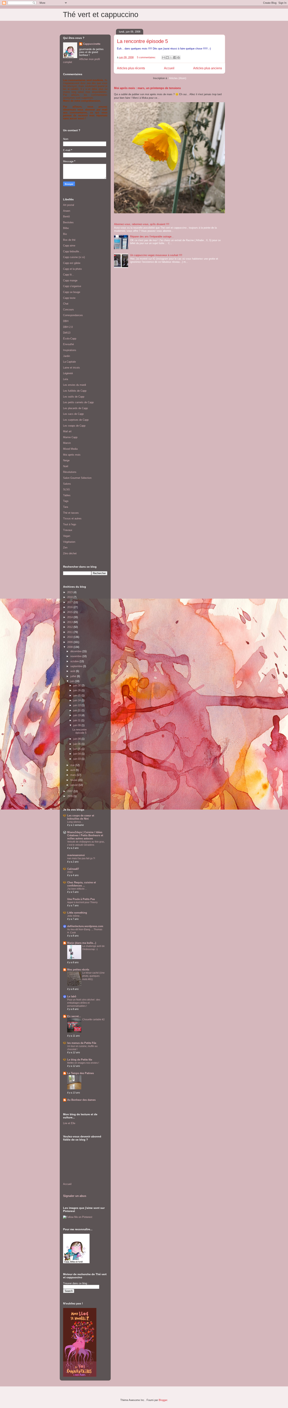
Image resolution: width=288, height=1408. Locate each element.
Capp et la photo (72, 268)
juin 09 (77, 725)
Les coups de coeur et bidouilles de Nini (80, 817)
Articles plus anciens (207, 68)
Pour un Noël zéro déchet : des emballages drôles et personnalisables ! (83, 1002)
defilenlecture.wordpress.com (85, 926)
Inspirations (69, 350)
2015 (70, 612)
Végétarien (69, 541)
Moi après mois (72, 454)
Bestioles (68, 222)
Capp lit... (68, 274)
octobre (75, 661)
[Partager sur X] (171, 57)
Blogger (163, 1400)
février (74, 780)
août (73, 671)
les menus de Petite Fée (81, 1042)
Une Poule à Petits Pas (81, 899)
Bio (65, 234)
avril (73, 770)
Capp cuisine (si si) (74, 257)
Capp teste (69, 297)
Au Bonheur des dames (81, 1099)
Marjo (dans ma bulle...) (81, 942)
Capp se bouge (71, 292)
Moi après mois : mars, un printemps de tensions (147, 88)
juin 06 (77, 743)
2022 (70, 872)
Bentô (66, 216)
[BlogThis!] (167, 57)
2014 (70, 617)
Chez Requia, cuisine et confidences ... (81, 884)
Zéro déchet (70, 553)
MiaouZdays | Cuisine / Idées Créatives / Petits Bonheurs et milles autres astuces (85, 835)
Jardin (66, 356)
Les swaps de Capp (74, 425)
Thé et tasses (71, 512)
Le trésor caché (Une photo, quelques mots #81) (93, 975)
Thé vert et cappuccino (100, 14)
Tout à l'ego (69, 524)
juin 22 (77, 705)
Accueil (169, 68)
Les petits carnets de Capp (78, 402)
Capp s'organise (72, 286)
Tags (66, 501)
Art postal (68, 204)
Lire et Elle (69, 1123)
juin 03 (77, 758)
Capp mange (70, 280)
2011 (70, 632)
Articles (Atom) (177, 78)
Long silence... (75, 822)
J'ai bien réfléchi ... (77, 888)
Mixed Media (70, 448)
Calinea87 (73, 868)
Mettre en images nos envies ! (83, 1062)
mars (73, 774)
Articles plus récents (131, 68)
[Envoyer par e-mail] (164, 57)
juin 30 (77, 685)
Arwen (66, 210)
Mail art (67, 431)
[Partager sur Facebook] (175, 57)
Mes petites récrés (78, 969)
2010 (70, 637)
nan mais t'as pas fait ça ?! (81, 858)
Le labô (71, 996)
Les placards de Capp (75, 408)
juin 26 (77, 690)
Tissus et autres (72, 518)
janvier (74, 784)
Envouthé (68, 344)
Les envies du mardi (74, 384)
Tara (65, 506)
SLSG (66, 489)
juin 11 (77, 720)
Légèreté (68, 373)
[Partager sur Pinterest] (178, 57)
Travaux (67, 530)
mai (72, 765)
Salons (67, 483)
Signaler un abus (74, 1195)
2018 (70, 597)
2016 (70, 607)
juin (72, 681)
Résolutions (69, 472)
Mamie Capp (70, 437)
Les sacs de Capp (73, 413)
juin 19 (77, 715)
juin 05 (77, 748)
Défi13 (66, 332)
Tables (67, 495)
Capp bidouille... (72, 251)
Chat (65, 303)
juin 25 (77, 695)
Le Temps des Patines (80, 1073)
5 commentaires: (147, 57)
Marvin (67, 442)
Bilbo (66, 228)
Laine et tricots (71, 367)
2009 (70, 642)
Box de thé (69, 239)
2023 (70, 592)
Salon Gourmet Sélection (77, 477)
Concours (68, 309)
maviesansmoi (76, 855)
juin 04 (77, 753)
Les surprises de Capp (76, 419)
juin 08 (77, 738)
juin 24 (77, 700)
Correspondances (73, 315)
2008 (70, 647)
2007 (70, 791)
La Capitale (69, 361)
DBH (65, 321)
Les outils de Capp (73, 396)
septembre (76, 666)
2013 (70, 622)
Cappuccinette (91, 43)
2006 (70, 796)
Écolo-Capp (69, 338)
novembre (76, 656)
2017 (70, 602)
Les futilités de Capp (74, 390)
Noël (65, 466)
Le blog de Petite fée (79, 1059)
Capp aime (69, 245)
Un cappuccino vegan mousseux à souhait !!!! (156, 255)
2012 (70, 627)
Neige (66, 460)
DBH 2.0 (68, 327)
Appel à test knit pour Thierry (82, 902)
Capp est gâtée (71, 263)
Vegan (66, 535)
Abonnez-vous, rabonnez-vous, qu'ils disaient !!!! (141, 224)
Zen (65, 547)
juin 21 (77, 710)
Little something (77, 912)
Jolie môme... (74, 916)
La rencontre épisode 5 (142, 41)
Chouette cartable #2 (93, 1019)
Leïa (65, 379)
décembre (76, 651)
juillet (73, 676)
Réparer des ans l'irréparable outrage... (152, 236)
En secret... (74, 1016)
